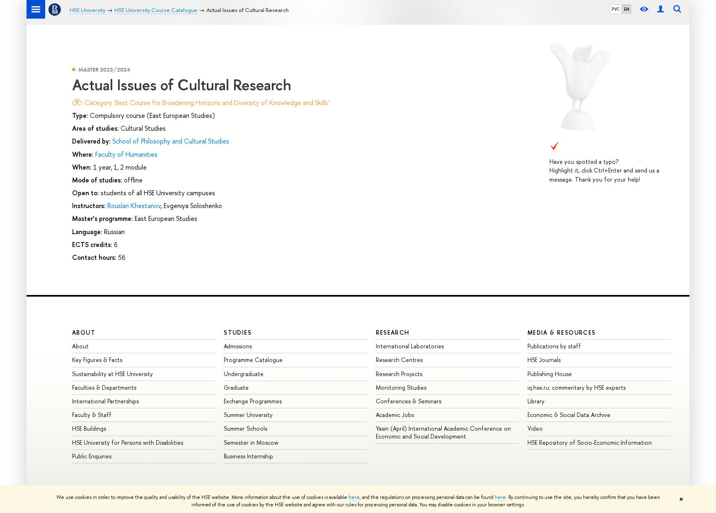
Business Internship (248, 456)
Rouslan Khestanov (134, 205)
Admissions (238, 346)
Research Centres (399, 360)
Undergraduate (244, 374)
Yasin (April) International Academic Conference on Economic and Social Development (443, 432)
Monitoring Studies (401, 387)
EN (626, 9)
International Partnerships (105, 401)
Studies (238, 332)
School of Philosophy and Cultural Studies (170, 141)
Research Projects (399, 374)
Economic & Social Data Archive (568, 415)
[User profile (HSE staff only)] (660, 9)
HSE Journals (544, 360)
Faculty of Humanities (126, 154)
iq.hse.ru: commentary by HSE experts (576, 387)
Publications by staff (554, 346)
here (354, 497)
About (83, 332)
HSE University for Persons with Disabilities (127, 442)
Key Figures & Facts (97, 360)
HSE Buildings (89, 428)
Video (535, 428)
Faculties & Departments (104, 387)
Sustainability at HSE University (112, 374)
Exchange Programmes (253, 401)
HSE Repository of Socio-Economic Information (589, 442)
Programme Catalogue (253, 360)
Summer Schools (245, 428)
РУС (616, 9)
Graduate (236, 387)
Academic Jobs (395, 415)
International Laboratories (410, 346)
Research (393, 332)
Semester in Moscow (251, 442)
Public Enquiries (91, 456)
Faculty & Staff (91, 415)
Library (535, 401)
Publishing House (549, 374)
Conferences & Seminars (408, 401)
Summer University (248, 415)
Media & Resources (561, 332)
